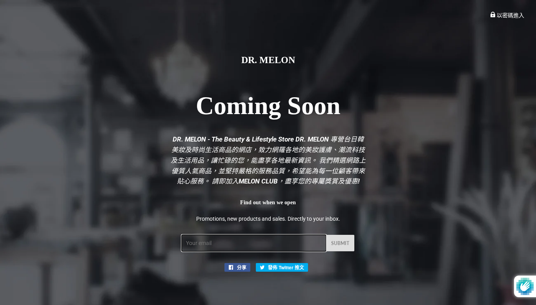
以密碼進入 (510, 15)
